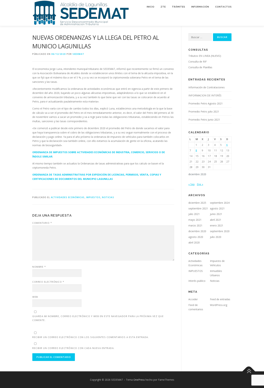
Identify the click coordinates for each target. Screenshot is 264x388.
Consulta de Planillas (200, 67)
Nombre (39, 266)
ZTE (163, 6)
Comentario (42, 222)
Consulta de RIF (197, 61)
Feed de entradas (220, 299)
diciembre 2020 (197, 231)
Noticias (108, 197)
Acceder (193, 299)
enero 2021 (216, 225)
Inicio (150, 6)
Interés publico (196, 280)
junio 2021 (216, 214)
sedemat (78, 54)
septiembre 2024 (220, 202)
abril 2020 (194, 242)
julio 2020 (215, 237)
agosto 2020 (195, 237)
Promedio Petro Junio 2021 (204, 119)
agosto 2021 (217, 208)
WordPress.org (218, 305)
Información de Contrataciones (206, 87)
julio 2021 (194, 214)
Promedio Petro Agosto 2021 (205, 103)
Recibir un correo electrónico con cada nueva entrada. (73, 348)
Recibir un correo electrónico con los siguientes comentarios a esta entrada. (90, 337)
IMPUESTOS (93, 197)
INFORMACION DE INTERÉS (204, 95)
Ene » (200, 184)
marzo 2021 (195, 225)
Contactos (223, 6)
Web (35, 296)
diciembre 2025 (197, 202)
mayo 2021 (195, 219)
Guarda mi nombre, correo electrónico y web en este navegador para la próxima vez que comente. (98, 318)
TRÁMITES (178, 6)
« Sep (191, 184)
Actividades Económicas (68, 197)
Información (200, 6)
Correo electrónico (48, 281)
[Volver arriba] (248, 371)
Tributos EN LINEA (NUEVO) (204, 56)
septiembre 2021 (198, 208)
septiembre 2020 (220, 231)
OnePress (139, 379)
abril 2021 (215, 219)
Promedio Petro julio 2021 (203, 111)
